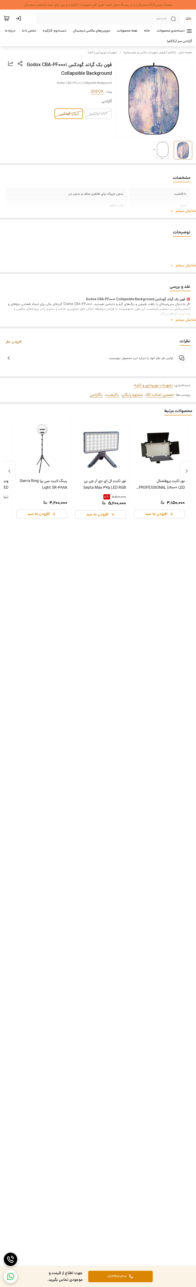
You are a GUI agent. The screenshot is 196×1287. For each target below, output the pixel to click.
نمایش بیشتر (185, 211)
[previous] (186, 471)
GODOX (97, 91)
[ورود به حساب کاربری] (19, 18)
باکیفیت (112, 394)
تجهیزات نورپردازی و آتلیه (102, 52)
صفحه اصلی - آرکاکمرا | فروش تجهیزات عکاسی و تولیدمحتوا (158, 52)
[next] (9, 471)
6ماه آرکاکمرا (98, 113)
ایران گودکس (69, 113)
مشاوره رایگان (132, 394)
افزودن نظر (14, 341)
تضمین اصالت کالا (160, 394)
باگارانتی (96, 394)
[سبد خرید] (7, 18)
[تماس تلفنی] (10, 1259)
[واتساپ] (10, 1276)
